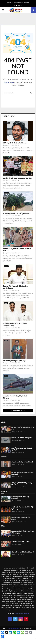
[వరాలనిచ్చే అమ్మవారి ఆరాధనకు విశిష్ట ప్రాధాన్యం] (5, 519)
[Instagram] (20, 619)
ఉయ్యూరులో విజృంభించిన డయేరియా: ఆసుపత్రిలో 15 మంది (17, 249)
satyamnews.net (14, 628)
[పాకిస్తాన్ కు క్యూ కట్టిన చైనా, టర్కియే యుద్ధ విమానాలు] (18, 384)
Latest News (9, 116)
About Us (10, 2)
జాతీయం (6, 340)
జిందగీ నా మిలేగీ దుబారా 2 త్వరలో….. (22, 541)
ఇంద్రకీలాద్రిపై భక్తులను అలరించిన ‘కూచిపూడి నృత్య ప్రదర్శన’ (23, 508)
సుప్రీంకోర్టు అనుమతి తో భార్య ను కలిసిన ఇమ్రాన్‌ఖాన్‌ (22, 449)
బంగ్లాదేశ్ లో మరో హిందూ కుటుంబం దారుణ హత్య (17, 178)
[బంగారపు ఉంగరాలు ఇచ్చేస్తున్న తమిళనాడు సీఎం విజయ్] (5, 474)
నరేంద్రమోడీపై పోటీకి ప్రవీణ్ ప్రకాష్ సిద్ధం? (14, 360)
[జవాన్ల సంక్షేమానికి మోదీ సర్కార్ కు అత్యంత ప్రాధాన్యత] (5, 485)
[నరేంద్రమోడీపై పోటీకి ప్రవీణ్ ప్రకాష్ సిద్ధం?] (18, 349)
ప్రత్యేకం (5, 303)
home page (9, 82)
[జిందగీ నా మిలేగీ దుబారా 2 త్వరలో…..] (5, 544)
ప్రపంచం (6, 158)
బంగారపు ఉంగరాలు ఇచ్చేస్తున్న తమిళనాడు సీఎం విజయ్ (22, 473)
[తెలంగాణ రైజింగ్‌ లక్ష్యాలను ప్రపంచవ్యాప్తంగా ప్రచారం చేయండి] (18, 274)
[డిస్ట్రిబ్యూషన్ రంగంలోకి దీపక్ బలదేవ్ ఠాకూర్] (5, 554)
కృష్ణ (5, 228)
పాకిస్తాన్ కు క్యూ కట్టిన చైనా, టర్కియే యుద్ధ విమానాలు (15, 397)
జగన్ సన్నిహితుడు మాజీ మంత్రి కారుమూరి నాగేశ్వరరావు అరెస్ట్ (15, 324)
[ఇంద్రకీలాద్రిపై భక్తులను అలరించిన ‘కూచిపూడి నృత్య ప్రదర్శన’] (5, 509)
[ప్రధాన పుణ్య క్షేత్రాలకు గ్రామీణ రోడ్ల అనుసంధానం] (18, 201)
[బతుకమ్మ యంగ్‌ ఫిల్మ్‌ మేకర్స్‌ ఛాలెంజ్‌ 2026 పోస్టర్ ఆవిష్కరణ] (5, 533)
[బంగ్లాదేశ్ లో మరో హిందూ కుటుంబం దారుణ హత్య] (18, 166)
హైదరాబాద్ (6, 266)
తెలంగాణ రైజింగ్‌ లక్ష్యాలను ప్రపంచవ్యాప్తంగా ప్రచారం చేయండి (15, 287)
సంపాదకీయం (7, 123)
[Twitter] (15, 619)
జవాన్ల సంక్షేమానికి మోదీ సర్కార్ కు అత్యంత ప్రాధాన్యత (22, 483)
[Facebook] (10, 619)
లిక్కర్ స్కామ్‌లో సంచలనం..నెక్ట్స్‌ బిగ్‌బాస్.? (15, 142)
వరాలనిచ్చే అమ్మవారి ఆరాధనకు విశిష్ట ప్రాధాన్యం (21, 518)
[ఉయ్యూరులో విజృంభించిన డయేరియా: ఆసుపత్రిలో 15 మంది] (18, 237)
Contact (26, 2)
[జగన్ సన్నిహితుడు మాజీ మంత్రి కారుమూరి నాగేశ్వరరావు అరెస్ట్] (18, 311)
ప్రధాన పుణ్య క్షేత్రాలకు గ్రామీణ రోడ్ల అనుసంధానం (17, 213)
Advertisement (18, 2)
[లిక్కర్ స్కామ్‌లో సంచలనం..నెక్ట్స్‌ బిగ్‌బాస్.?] (18, 131)
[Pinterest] (26, 619)
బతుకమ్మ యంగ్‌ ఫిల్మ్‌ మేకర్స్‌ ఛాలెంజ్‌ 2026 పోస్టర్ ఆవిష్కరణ (23, 532)
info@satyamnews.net (22, 613)
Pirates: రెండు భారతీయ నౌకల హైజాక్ (22, 437)
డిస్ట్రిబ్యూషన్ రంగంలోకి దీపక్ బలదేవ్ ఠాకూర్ (23, 552)
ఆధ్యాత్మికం (6, 193)
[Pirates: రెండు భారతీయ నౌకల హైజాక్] (5, 440)
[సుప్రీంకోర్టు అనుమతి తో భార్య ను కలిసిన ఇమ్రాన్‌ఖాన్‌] (5, 450)
